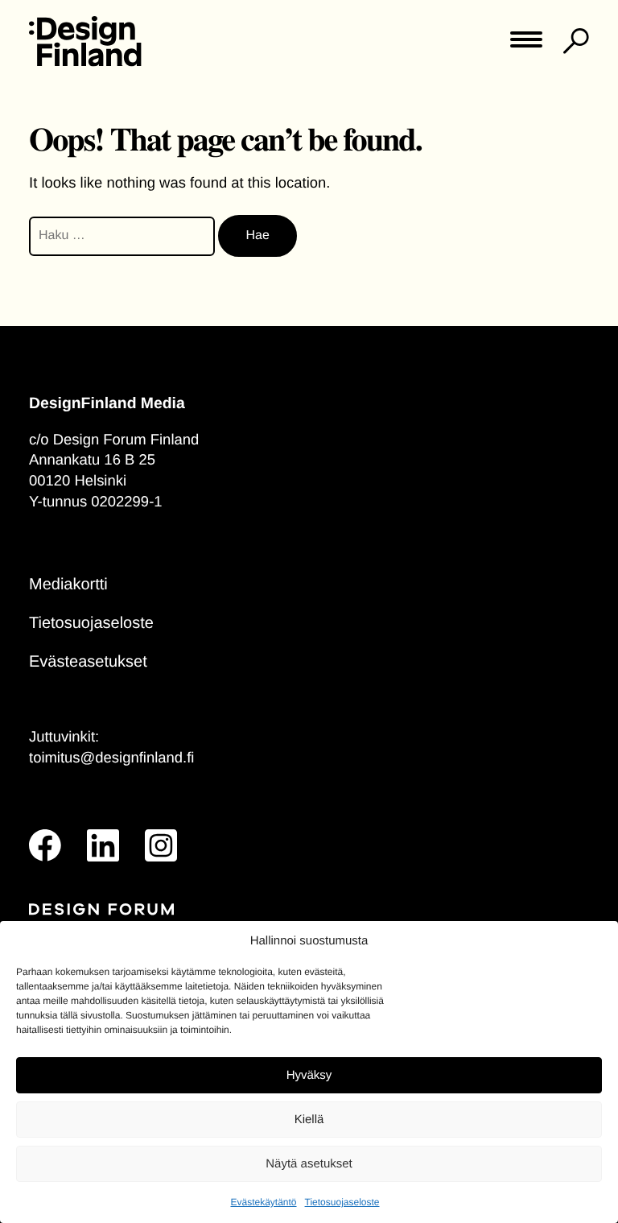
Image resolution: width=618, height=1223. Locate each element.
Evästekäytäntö (263, 1202)
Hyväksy (309, 1075)
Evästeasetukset (88, 662)
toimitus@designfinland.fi (111, 757)
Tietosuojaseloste (342, 1202)
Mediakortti (68, 584)
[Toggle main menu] (526, 44)
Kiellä (309, 1119)
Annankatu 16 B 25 (92, 459)
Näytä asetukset (309, 1164)
